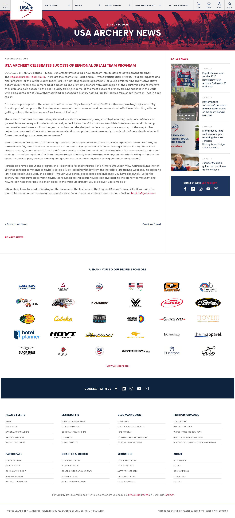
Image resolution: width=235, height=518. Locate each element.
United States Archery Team (187, 432)
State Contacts (70, 442)
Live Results (12, 426)
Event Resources (126, 481)
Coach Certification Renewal (77, 471)
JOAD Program (125, 432)
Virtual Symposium (15, 442)
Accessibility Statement (91, 511)
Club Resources (126, 465)
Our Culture (179, 421)
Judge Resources (126, 476)
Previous (147, 224)
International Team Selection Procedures (194, 442)
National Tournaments (17, 432)
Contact (169, 495)
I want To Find (113, 5)
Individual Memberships (73, 421)
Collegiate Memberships (74, 432)
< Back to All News (16, 224)
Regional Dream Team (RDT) (27, 77)
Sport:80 (223, 511)
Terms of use (71, 511)
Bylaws (177, 465)
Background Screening (74, 481)
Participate (51, 5)
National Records (15, 437)
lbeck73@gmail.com (143, 193)
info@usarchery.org (139, 495)
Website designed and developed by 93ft (178, 511)
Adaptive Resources (127, 471)
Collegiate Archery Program (132, 437)
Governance (179, 460)
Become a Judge (70, 476)
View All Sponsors (118, 366)
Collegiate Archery (16, 471)
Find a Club (123, 421)
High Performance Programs (188, 437)
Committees (179, 476)
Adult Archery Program (130, 442)
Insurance (67, 437)
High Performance (145, 5)
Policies (177, 481)
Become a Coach (70, 465)
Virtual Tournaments (16, 481)
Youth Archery (13, 460)
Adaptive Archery (14, 476)
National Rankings (182, 426)
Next (158, 224)
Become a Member (178, 5)
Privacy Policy (56, 511)
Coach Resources (71, 460)
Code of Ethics (181, 471)
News (8, 421)
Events (78, 5)
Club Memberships (71, 426)
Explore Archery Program (131, 426)
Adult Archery (13, 465)
